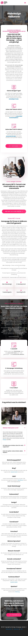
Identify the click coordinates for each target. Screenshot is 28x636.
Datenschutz (9, 629)
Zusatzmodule (13, 582)
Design (4, 439)
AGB (22, 629)
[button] (25, 3)
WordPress (20, 480)
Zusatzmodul (14, 472)
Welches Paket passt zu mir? (10, 428)
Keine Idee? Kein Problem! (14, 129)
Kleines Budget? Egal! (14, 91)
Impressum (16, 629)
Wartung (17, 591)
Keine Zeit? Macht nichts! (14, 109)
